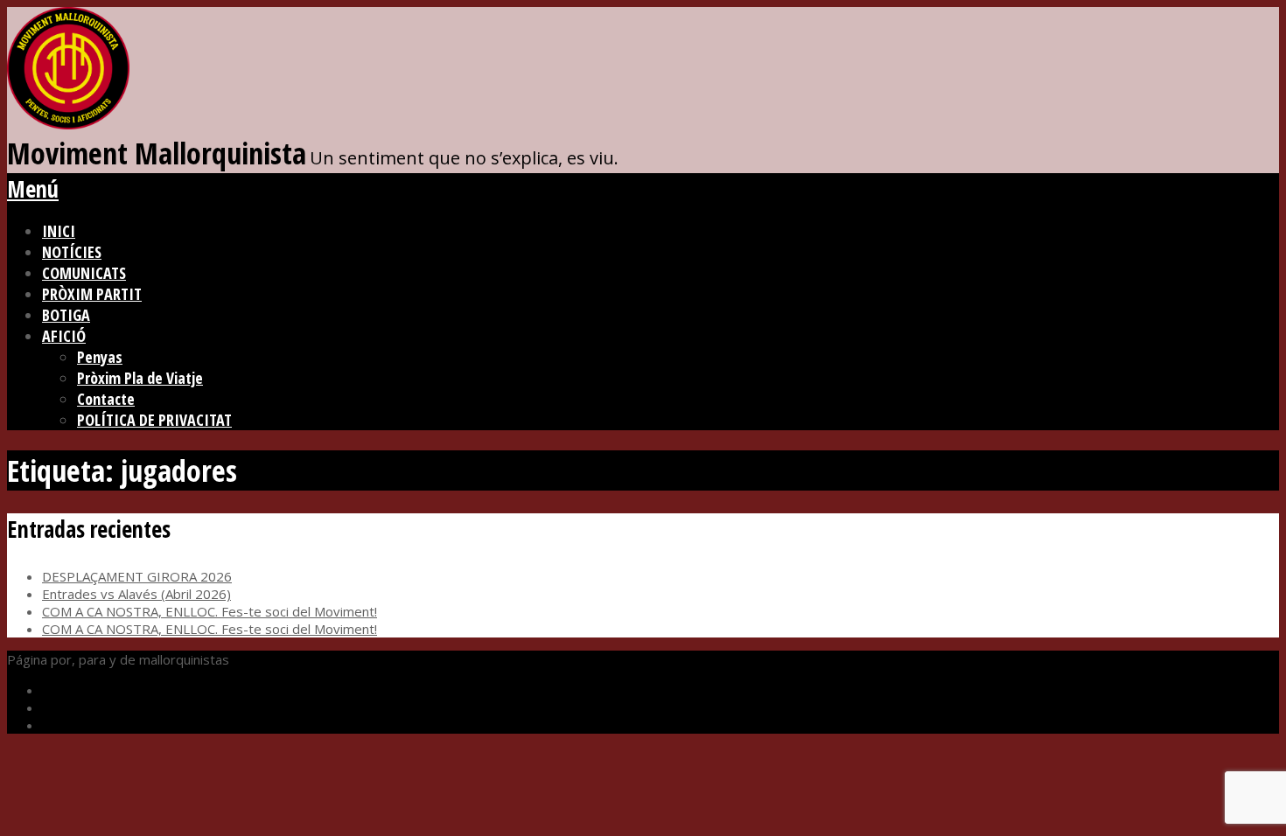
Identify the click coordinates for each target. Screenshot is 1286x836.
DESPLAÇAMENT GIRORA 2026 (137, 576)
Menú (33, 189)
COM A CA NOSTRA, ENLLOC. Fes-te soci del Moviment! (209, 611)
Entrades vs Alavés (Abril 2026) (136, 594)
